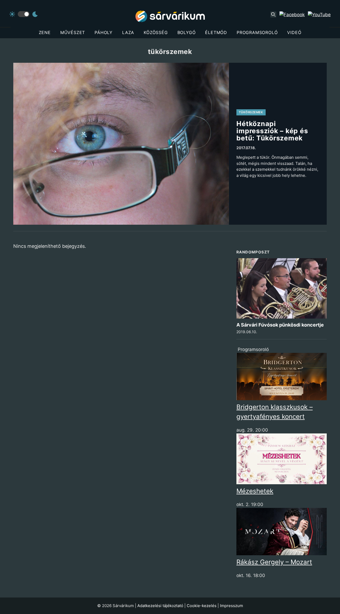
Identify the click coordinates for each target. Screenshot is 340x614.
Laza (128, 32)
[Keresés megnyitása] (273, 15)
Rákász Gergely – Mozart (274, 562)
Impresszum (231, 605)
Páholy (104, 32)
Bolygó (186, 32)
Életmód (216, 32)
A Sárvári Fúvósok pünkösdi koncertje (280, 325)
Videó (294, 32)
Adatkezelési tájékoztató (160, 605)
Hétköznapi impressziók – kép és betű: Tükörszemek (272, 131)
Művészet (72, 32)
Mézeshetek (254, 491)
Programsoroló (257, 32)
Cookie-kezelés (201, 605)
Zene (45, 32)
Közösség (156, 32)
